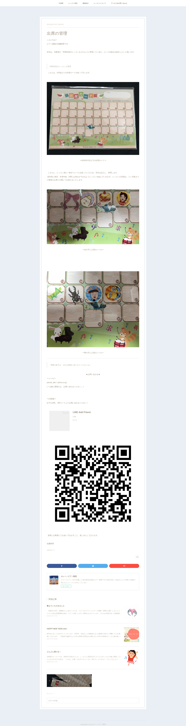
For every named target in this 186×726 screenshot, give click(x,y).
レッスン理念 (73, 3)
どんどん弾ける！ (54, 651)
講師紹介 (86, 3)
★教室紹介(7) (51, 550)
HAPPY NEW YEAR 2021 (57, 628)
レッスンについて (100, 3)
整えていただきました (56, 605)
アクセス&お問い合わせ (119, 3)
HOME (61, 3)
